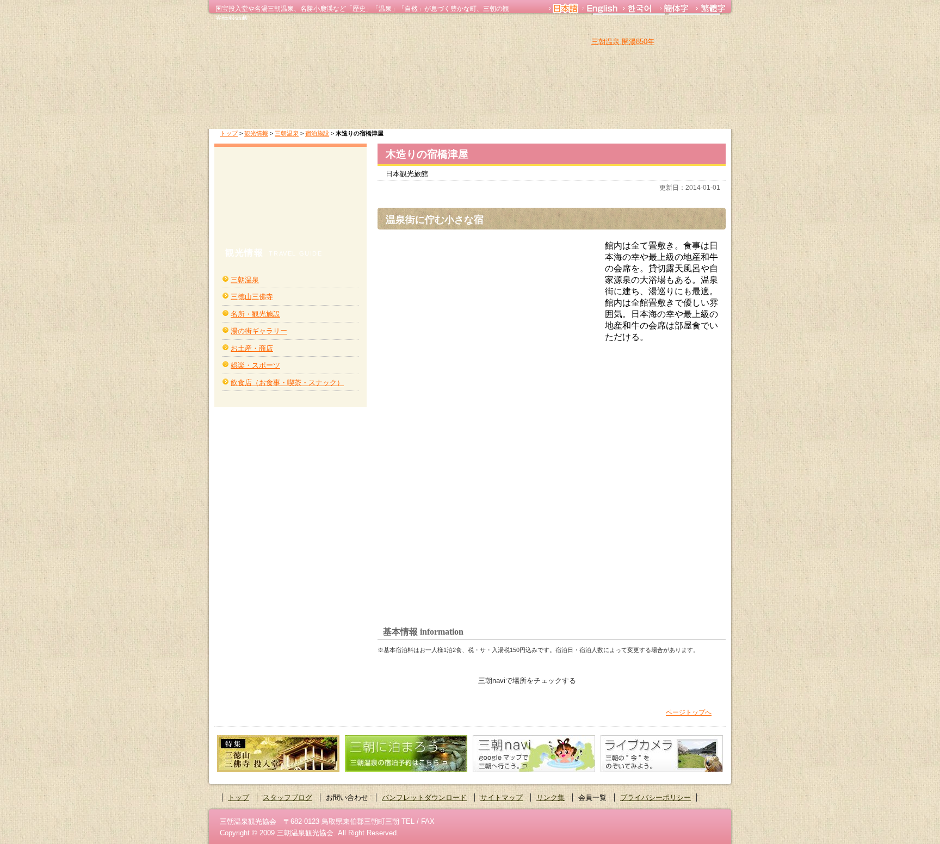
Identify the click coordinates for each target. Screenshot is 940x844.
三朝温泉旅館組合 (629, 28)
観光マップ (556, 112)
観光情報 (350, 112)
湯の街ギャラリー (259, 331)
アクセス (693, 112)
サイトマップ (501, 797)
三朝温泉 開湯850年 (622, 42)
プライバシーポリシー (655, 797)
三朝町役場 (694, 28)
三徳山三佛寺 (252, 297)
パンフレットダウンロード (424, 797)
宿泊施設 (317, 133)
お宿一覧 (419, 112)
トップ (229, 133)
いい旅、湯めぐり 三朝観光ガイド (305, 58)
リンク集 (550, 797)
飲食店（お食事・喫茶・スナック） (287, 382)
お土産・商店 (252, 348)
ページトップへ (689, 712)
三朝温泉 (287, 133)
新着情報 (487, 112)
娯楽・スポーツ (255, 365)
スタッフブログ (287, 797)
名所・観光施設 (255, 314)
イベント (624, 112)
